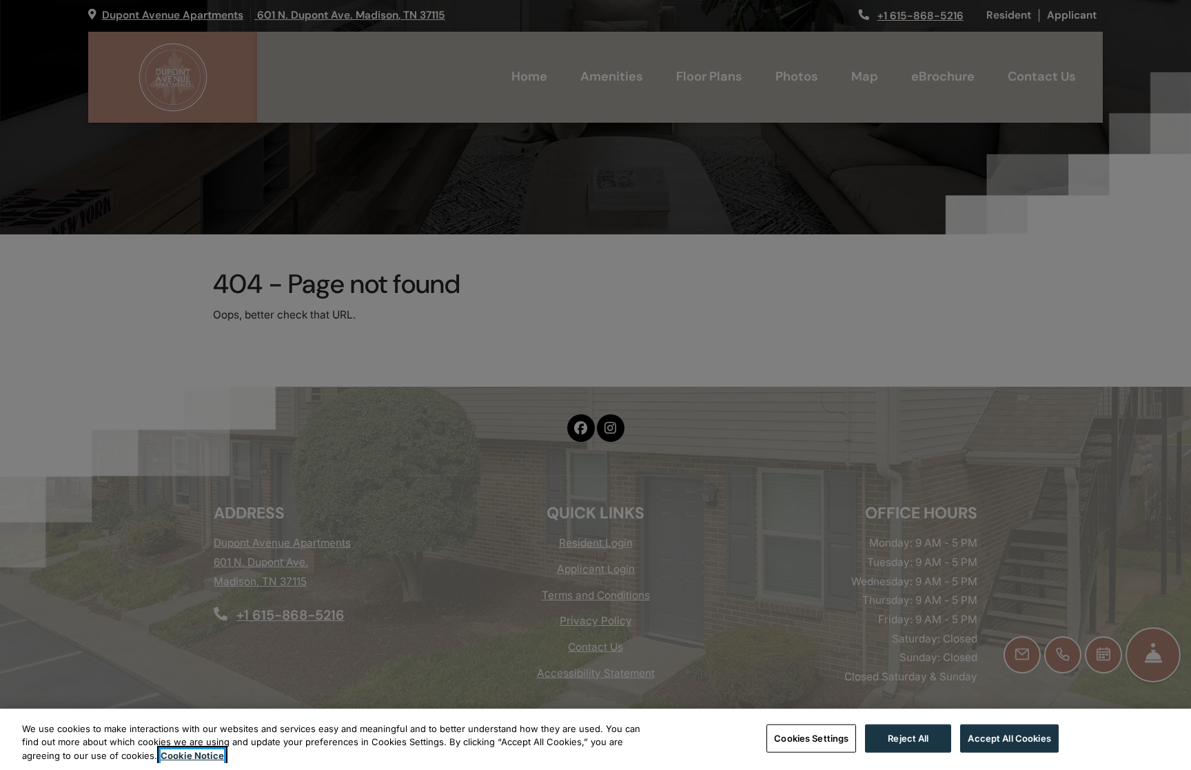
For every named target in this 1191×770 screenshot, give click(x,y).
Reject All (908, 737)
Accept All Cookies (1009, 737)
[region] (595, 739)
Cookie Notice (192, 755)
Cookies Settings (811, 737)
